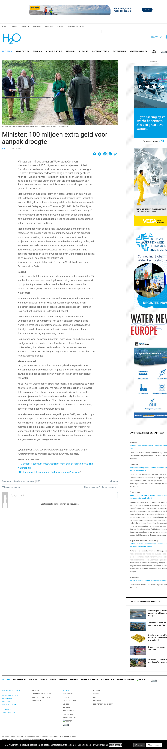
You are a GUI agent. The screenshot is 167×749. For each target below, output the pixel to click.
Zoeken (60, 27)
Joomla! (5, 739)
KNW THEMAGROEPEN (9, 705)
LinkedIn (96, 690)
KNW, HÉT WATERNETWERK (11, 691)
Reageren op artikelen (41, 697)
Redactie (35, 690)
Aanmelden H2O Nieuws (75, 27)
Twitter (96, 694)
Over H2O (24, 27)
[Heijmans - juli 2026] (91, 9)
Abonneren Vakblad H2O (41, 694)
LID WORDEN (6, 709)
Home (4, 27)
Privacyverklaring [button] (100, 745)
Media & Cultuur (54, 51)
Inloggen (13, 27)
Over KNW (37, 27)
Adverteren (36, 701)
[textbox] (64, 495)
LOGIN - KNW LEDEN (8, 712)
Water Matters (100, 51)
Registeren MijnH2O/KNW (103, 704)
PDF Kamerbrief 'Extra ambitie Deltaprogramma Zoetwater (49, 472)
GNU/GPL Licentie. (46, 739)
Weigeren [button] (139, 745)
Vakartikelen (22, 51)
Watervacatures (138, 51)
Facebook (96, 697)
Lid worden (48, 27)
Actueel (6, 51)
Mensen (70, 51)
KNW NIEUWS (6, 701)
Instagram (97, 701)
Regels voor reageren (24, 481)
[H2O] (11, 39)
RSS (38, 481)
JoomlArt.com (69, 736)
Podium (37, 51)
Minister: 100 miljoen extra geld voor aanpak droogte (54, 138)
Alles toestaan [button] (154, 745)
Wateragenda (119, 51)
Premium (83, 51)
